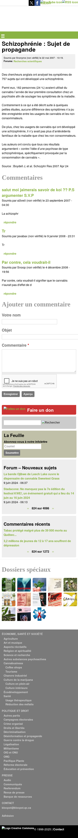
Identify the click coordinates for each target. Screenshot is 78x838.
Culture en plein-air (17, 683)
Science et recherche (17, 655)
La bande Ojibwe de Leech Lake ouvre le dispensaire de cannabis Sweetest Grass (31, 476)
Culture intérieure (16, 688)
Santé (7, 696)
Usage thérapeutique (18, 700)
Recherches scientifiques (28, 61)
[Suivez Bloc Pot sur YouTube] (51, 2)
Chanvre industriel (15, 675)
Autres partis (12, 715)
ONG (6, 756)
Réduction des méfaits (19, 704)
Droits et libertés (14, 728)
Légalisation (11, 744)
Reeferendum (12, 788)
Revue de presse (14, 792)
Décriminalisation (15, 732)
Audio (7, 780)
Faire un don (40, 410)
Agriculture (11, 638)
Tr (3, 231)
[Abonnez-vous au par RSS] (70, 2)
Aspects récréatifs (15, 647)
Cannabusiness (13, 663)
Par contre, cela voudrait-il (26, 262)
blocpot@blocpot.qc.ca (16, 807)
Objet (7, 330)
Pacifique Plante (14, 761)
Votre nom (11, 315)
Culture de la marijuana (18, 679)
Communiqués (13, 784)
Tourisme (11, 671)
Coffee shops (13, 667)
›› (53, 508)
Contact (58, 829)
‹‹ (28, 508)
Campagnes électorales (18, 719)
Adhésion (8, 815)
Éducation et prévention (19, 769)
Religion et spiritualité (17, 651)
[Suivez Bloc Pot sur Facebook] (37, 5)
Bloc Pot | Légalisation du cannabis (18, 12)
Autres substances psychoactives (25, 659)
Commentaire (15, 345)
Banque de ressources (18, 796)
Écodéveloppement (16, 692)
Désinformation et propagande (23, 736)
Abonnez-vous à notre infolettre (25, 442)
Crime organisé (13, 723)
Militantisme (11, 748)
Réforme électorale (15, 765)
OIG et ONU (11, 752)
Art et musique (13, 642)
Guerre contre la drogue (19, 740)
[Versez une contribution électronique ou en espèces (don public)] (14, 409)
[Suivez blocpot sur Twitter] (31, 5)
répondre (10, 222)
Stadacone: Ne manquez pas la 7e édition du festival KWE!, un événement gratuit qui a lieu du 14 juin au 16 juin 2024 (39, 493)
